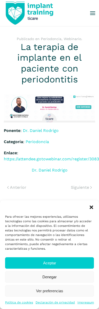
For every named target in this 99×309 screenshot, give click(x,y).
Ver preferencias (49, 291)
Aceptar (49, 263)
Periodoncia (51, 39)
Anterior (18, 187)
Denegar (49, 277)
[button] (91, 206)
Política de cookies (19, 302)
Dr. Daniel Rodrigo (41, 130)
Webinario (72, 39)
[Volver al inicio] (29, 13)
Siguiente (80, 187)
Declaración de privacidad (55, 302)
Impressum (85, 302)
